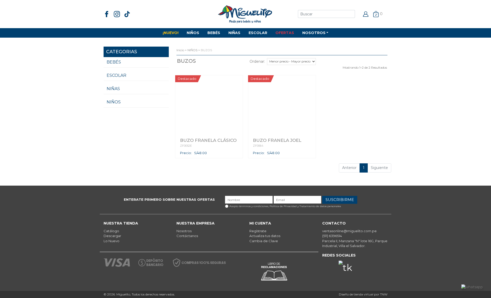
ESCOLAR (258, 32)
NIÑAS (234, 32)
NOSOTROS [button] (314, 32)
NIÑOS (193, 32)
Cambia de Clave (263, 241)
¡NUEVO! (170, 32)
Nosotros (184, 231)
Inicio (180, 50)
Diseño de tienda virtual (356, 294)
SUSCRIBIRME (340, 199)
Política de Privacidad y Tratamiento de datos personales (305, 206)
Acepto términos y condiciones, (285, 206)
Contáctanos (187, 236)
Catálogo (111, 231)
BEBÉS (213, 32)
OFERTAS (284, 32)
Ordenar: (257, 61)
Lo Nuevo (111, 241)
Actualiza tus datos (264, 236)
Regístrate (257, 231)
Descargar (112, 236)
